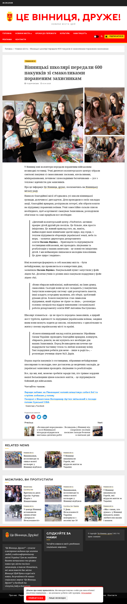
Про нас (13, 595)
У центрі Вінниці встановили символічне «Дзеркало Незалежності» (32, 515)
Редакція (23, 595)
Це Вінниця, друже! (68, 18)
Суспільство (28, 490)
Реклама (7, 40)
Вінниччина (28, 487)
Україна (76, 506)
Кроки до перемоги (45, 33)
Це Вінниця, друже (54, 187)
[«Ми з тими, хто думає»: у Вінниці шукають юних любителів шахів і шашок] (93, 513)
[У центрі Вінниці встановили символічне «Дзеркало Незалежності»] (13, 513)
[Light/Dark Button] (96, 36)
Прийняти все (35, 598)
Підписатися (116, 36)
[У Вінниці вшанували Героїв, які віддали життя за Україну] (53, 459)
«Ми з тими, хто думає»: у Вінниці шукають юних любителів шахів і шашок (112, 515)
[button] (101, 36)
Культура (65, 33)
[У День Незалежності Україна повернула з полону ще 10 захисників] (53, 513)
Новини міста (22, 33)
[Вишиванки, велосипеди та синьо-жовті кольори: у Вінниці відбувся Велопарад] (13, 459)
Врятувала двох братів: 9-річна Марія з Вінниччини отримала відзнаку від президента (32, 501)
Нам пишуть (80, 33)
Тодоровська (32, 83)
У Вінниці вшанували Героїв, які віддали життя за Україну (73, 461)
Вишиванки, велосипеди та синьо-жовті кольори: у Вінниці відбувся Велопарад (33, 462)
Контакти (21, 40)
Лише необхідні (57, 598)
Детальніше (86, 593)
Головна (7, 33)
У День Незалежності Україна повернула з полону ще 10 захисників (71, 516)
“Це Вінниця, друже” (105, 533)
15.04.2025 (46, 83)
